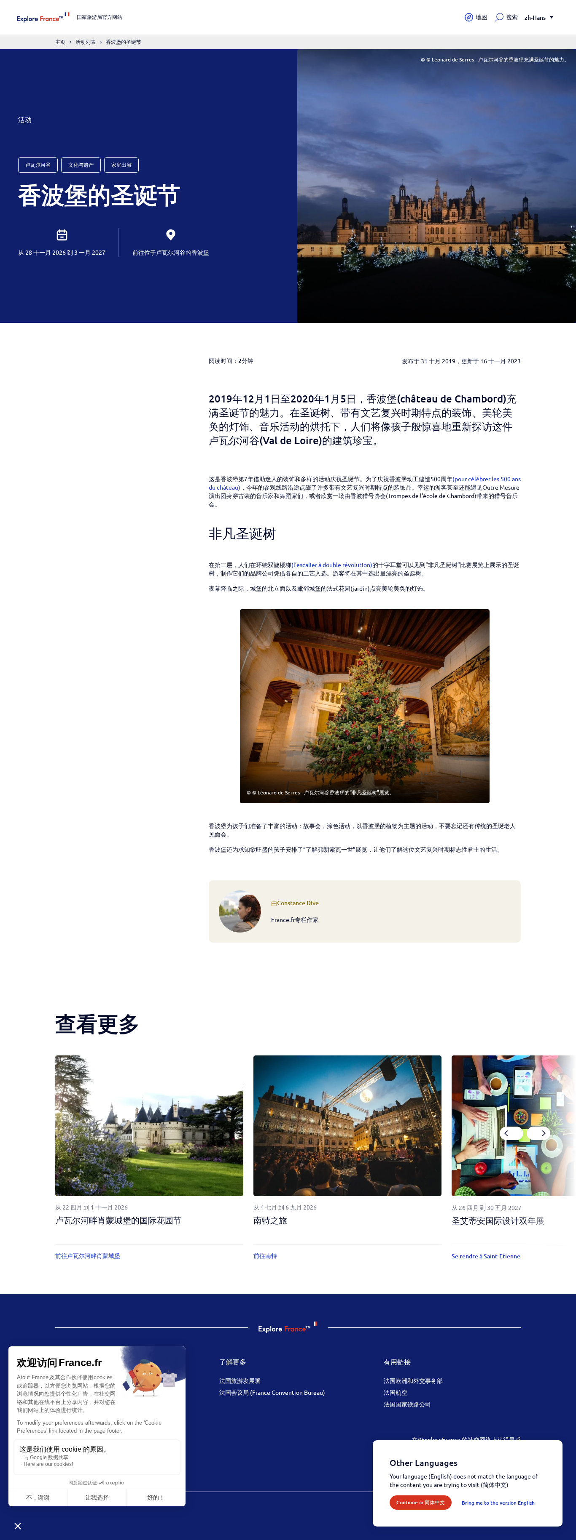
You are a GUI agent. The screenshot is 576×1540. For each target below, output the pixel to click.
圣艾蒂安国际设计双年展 (498, 1220)
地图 (481, 17)
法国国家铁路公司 (407, 1404)
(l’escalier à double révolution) (331, 564)
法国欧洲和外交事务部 (413, 1380)
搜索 (512, 17)
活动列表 (85, 41)
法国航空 (395, 1392)
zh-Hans (535, 17)
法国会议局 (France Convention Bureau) (272, 1392)
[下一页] (538, 1133)
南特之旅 (270, 1220)
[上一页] (511, 1133)
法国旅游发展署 (240, 1380)
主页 (60, 41)
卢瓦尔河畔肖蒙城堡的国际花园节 (118, 1220)
